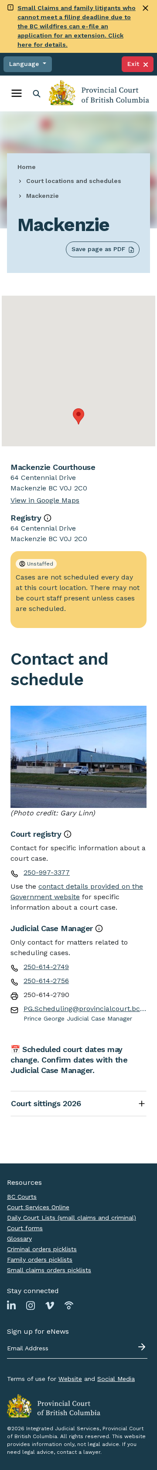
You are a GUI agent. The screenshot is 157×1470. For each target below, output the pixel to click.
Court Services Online (38, 1207)
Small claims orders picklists (49, 1269)
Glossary (19, 1238)
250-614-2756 (46, 981)
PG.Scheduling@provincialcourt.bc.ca (85, 1008)
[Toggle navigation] (16, 93)
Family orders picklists (39, 1259)
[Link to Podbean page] (69, 1305)
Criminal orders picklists (42, 1249)
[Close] (145, 8)
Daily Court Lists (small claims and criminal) (71, 1217)
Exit (135, 63)
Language (25, 63)
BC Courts (22, 1196)
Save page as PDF (98, 248)
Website (70, 1378)
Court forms (25, 1228)
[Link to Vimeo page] (49, 1305)
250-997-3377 (47, 872)
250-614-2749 (46, 967)
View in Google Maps (44, 500)
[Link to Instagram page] (30, 1305)
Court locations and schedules (73, 180)
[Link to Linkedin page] (11, 1305)
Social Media (116, 1378)
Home (26, 166)
